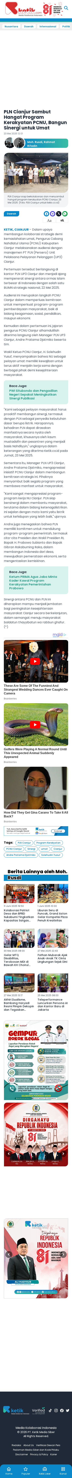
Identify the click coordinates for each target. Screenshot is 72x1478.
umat (44, 848)
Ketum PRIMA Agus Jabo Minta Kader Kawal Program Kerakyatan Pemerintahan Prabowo (33, 582)
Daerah (28, 26)
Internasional (48, 26)
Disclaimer (21, 1454)
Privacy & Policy (39, 1454)
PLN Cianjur (24, 842)
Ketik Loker (44, 1473)
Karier (53, 1454)
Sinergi (31, 848)
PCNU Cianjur (14, 848)
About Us (28, 1445)
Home (8, 1473)
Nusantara (11, 26)
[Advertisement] (36, 67)
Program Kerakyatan (48, 842)
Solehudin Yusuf (50, 855)
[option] (36, 1060)
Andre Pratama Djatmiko (21, 855)
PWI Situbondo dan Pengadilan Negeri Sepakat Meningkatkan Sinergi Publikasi (33, 395)
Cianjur (58, 848)
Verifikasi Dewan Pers (48, 1445)
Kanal (63, 1473)
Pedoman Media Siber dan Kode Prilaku (36, 1449)
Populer (26, 1473)
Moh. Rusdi (34, 142)
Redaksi (16, 1445)
